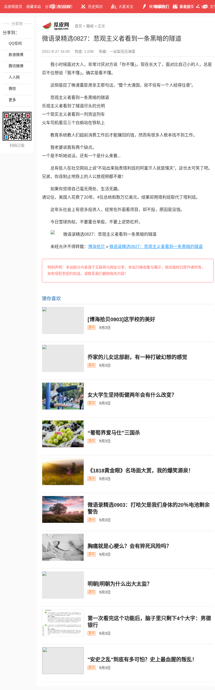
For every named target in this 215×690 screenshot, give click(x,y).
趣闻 (90, 26)
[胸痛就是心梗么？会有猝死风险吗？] (63, 547)
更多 (12, 100)
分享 (204, 6)
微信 (12, 88)
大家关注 (126, 6)
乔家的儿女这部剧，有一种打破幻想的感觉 (137, 357)
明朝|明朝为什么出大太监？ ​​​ (121, 584)
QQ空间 (15, 43)
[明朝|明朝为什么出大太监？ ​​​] (63, 585)
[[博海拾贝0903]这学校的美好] (63, 320)
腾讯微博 (16, 66)
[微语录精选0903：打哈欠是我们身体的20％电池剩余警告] (63, 509)
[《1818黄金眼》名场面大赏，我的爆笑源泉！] (63, 471)
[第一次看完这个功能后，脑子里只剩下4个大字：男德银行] (63, 622)
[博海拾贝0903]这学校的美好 (121, 319)
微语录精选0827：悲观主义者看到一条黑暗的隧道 (156, 246)
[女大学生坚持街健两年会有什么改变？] (63, 396)
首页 (78, 26)
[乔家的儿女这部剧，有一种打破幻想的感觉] (63, 358)
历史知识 (95, 6)
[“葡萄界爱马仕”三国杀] (63, 433)
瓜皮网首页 (13, 6)
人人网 (14, 77)
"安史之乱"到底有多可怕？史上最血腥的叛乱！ (142, 659)
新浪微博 (16, 54)
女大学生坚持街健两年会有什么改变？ (132, 395)
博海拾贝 (96, 246)
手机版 (185, 6)
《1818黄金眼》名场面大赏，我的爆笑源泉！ (141, 470)
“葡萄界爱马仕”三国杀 (114, 433)
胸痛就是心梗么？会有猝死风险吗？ (129, 546)
